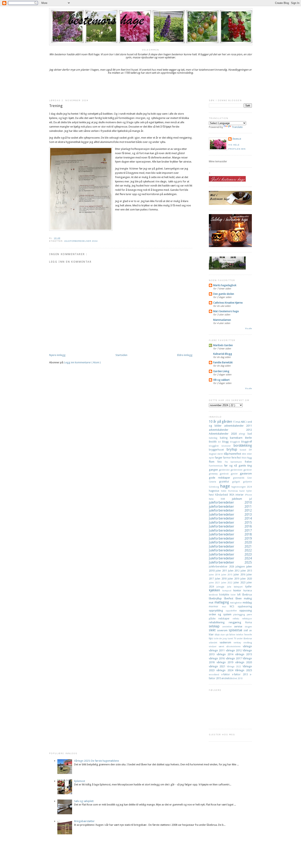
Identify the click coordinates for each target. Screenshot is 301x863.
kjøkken (215, 590)
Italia (215, 499)
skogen (248, 626)
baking (225, 437)
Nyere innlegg (57, 355)
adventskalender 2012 (230, 429)
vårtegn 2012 (234, 650)
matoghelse (236, 602)
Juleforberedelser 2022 (230, 550)
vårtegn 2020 (243, 662)
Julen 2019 (234, 578)
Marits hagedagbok (224, 285)
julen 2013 (246, 570)
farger (219, 457)
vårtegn (247, 646)
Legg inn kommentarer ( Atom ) (82, 362)
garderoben (237, 470)
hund (242, 491)
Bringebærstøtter (84, 821)
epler (212, 457)
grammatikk (240, 478)
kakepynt (239, 586)
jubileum (240, 498)
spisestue (236, 630)
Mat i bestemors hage (226, 311)
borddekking (242, 445)
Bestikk (213, 441)
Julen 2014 (215, 574)
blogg (226, 441)
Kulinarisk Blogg (222, 353)
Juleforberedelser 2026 (222, 566)
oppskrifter (233, 610)
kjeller (248, 586)
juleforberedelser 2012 (230, 510)
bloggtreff (246, 441)
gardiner (247, 470)
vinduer (214, 646)
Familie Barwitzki (223, 362)
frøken (248, 461)
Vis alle (248, 328)
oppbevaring (245, 606)
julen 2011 (222, 570)
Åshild (236, 139)
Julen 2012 (234, 570)
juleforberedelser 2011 (230, 506)
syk (227, 634)
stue (222, 634)
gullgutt (237, 481)
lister (234, 594)
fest (239, 457)
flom (213, 461)
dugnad (213, 454)
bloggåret (215, 446)
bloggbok (235, 442)
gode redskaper (221, 477)
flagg (249, 457)
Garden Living (221, 371)
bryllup (233, 449)
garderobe (225, 470)
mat (211, 602)
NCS (234, 606)
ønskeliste (227, 678)
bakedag (214, 438)
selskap (215, 626)
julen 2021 (215, 582)
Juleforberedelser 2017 (230, 530)
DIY (250, 449)
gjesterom (246, 473)
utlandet (214, 642)
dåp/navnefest (233, 453)
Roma (248, 622)
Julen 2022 (227, 582)
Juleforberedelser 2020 (230, 542)
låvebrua (247, 594)
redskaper (225, 618)
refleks (237, 618)
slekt (213, 630)
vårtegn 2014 (226, 654)
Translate (237, 127)
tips (211, 638)
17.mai (237, 421)
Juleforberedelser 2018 (230, 534)
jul (250, 498)
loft (239, 594)
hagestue (215, 490)
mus (226, 606)
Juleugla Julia (225, 586)
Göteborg (214, 487)
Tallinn (232, 634)
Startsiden (121, 355)
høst (212, 494)
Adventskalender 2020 (224, 433)
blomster (228, 446)
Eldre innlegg (184, 355)
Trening (55, 106)
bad (250, 433)
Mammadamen (222, 319)
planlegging (240, 614)
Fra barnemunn (235, 462)
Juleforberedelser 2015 (230, 522)
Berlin (248, 437)
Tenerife (248, 634)
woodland (215, 674)
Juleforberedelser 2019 (230, 538)
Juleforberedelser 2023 (230, 554)
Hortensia (234, 491)
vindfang (247, 642)
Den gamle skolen (223, 293)
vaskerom (227, 642)
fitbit (244, 457)
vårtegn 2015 (243, 654)
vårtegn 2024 (225, 670)
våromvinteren (234, 646)
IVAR (226, 499)
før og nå (231, 465)
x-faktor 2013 (241, 674)
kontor (238, 590)
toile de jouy (221, 638)
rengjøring (237, 622)
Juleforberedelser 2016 (230, 526)
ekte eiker (247, 454)
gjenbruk (225, 473)
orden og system (221, 614)
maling (248, 598)
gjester (235, 473)
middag (247, 602)
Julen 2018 (221, 578)
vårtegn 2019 (226, 662)
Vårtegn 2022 (235, 666)
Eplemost (79, 781)
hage (226, 486)
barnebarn (237, 437)
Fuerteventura (216, 465)
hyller (249, 491)
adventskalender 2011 (238, 425)
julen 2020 (246, 578)
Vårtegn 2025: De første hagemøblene (96, 760)
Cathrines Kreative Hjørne (228, 302)
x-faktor (226, 674)
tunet (231, 638)
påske (213, 618)
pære (249, 614)
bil (220, 442)
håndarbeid (222, 494)
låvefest (229, 598)
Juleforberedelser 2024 (81, 241)
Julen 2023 (240, 582)
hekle (224, 491)
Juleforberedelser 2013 (230, 514)
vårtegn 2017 (234, 658)
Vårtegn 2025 (243, 670)
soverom (223, 630)
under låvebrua (244, 638)
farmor (227, 457)
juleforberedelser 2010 (230, 502)
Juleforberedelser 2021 (230, 546)
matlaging (222, 602)
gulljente (247, 481)
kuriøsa (247, 590)
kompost (228, 590)
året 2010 (238, 678)
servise (239, 626)
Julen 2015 (227, 574)
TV (235, 638)
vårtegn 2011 (217, 650)
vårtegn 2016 (217, 658)
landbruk (214, 594)
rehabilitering (219, 622)
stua (217, 634)
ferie (234, 457)
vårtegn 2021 (218, 666)
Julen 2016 (240, 574)
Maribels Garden (223, 345)
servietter (228, 626)
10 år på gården (221, 422)
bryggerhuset (217, 449)
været (222, 646)
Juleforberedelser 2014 (230, 518)
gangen (214, 469)
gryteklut (225, 481)
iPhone (248, 495)
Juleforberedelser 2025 (230, 562)
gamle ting (245, 465)
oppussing (245, 610)
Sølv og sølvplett (84, 801)
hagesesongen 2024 (241, 487)
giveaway (214, 473)
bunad (244, 449)
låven (239, 598)
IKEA (232, 494)
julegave (240, 566)
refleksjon (247, 618)
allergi (243, 434)
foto (221, 461)
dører (220, 454)
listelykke (225, 594)
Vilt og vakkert (221, 379)
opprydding (217, 610)
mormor (215, 606)
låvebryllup (216, 598)
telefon (240, 634)
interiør (240, 494)
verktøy (238, 642)
